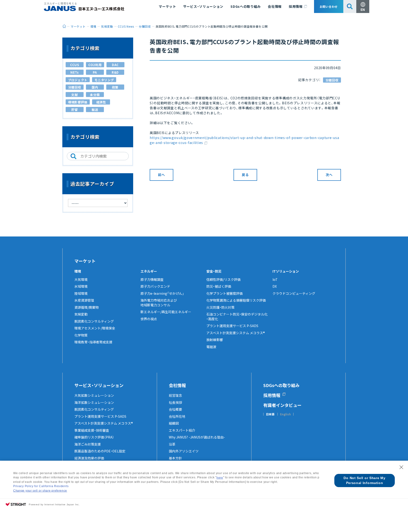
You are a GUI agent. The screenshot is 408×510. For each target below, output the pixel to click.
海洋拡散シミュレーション (94, 402)
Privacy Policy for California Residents (40, 486)
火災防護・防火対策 (220, 307)
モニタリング (104, 80)
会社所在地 (177, 416)
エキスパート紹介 (182, 430)
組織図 (174, 423)
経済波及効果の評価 (89, 458)
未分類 (95, 95)
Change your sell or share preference (40, 490)
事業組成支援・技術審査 (91, 430)
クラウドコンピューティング (293, 293)
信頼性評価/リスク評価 (223, 279)
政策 (115, 87)
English (285, 414)
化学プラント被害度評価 (224, 293)
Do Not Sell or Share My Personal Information (364, 480)
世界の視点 (148, 318)
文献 (74, 95)
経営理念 (175, 395)
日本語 (270, 414)
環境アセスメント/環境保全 (94, 328)
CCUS (74, 65)
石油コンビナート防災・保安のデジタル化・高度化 (237, 316)
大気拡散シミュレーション (94, 395)
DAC (115, 65)
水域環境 (81, 286)
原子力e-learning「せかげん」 (162, 293)
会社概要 (175, 409)
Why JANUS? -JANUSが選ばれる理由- (197, 437)
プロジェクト (77, 80)
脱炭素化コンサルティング (94, 321)
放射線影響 (214, 339)
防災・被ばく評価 (218, 286)
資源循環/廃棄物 (86, 307)
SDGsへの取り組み (245, 6)
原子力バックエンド (155, 286)
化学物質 (81, 335)
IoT (275, 279)
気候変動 (81, 314)
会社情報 (275, 6)
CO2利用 (95, 65)
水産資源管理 (84, 300)
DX (274, 286)
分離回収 (332, 80)
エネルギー (148, 271)
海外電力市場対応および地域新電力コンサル (158, 302)
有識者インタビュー (282, 405)
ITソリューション (285, 271)
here (220, 477)
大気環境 (81, 279)
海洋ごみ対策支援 (87, 444)
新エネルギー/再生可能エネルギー (165, 311)
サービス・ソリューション (203, 6)
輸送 (95, 109)
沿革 (172, 444)
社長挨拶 (175, 402)
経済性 (101, 102)
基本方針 (175, 458)
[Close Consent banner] (401, 467)
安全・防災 (213, 271)
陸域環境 (81, 293)
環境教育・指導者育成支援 (93, 342)
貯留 (74, 109)
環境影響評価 (77, 102)
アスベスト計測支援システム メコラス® (235, 332)
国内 (95, 87)
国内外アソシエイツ (184, 451)
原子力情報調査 (152, 279)
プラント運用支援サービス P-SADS (232, 325)
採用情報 (296, 6)
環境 (77, 271)
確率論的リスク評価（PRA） (94, 437)
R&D (115, 72)
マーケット (167, 6)
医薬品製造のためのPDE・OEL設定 (99, 451)
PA (95, 72)
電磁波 (211, 346)
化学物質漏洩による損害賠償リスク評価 (236, 300)
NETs (74, 72)
